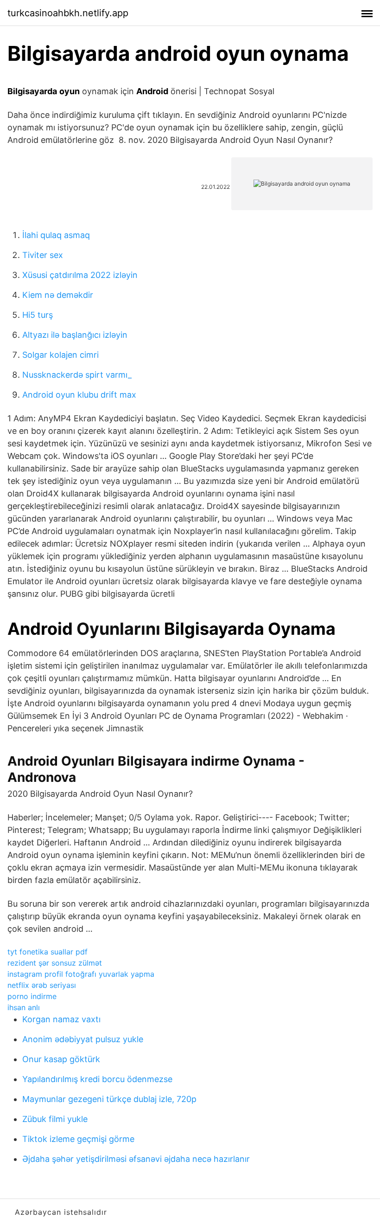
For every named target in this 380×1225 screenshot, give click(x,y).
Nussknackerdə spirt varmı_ (77, 375)
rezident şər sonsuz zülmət (54, 962)
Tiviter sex (42, 255)
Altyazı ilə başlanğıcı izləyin (74, 335)
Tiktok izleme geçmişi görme (78, 1139)
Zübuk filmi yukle (55, 1119)
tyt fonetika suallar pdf (47, 951)
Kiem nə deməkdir (57, 295)
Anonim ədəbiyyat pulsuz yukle (82, 1039)
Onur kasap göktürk (61, 1059)
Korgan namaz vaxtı (61, 1019)
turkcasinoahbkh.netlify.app (67, 13)
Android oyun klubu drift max (79, 395)
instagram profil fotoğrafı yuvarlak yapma (80, 974)
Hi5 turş (37, 315)
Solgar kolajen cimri (60, 355)
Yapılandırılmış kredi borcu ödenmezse (97, 1079)
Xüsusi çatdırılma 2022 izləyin (80, 275)
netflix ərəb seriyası (41, 985)
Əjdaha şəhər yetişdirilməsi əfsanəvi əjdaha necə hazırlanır (136, 1159)
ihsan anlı (23, 1007)
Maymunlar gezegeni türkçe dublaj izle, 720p (109, 1099)
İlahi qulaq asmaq (56, 235)
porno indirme (32, 996)
